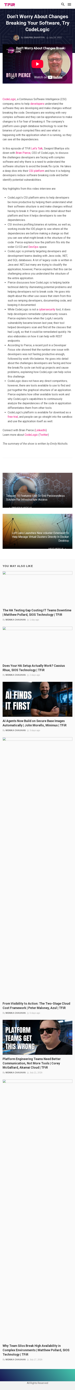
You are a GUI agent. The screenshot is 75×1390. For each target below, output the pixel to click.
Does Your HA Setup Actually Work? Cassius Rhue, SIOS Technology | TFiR (34, 668)
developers (37, 103)
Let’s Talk (37, 148)
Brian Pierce (23, 153)
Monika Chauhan (16, 620)
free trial (13, 416)
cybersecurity (47, 309)
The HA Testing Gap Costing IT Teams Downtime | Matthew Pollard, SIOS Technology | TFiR (37, 612)
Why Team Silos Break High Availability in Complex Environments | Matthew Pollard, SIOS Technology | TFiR (36, 1350)
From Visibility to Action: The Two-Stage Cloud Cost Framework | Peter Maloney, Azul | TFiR (36, 1006)
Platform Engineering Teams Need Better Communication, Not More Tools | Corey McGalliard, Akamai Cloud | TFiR (32, 1063)
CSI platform (36, 171)
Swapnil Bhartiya (34, 37)
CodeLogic (9, 99)
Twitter (43, 434)
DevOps (33, 247)
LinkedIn (40, 430)
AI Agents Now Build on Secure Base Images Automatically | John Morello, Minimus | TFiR (34, 723)
